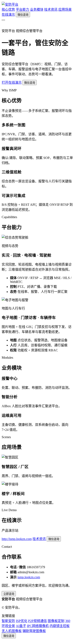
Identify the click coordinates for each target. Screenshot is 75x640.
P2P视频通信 (37, 621)
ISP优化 (21, 621)
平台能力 (22, 9)
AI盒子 (21, 626)
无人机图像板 (12, 631)
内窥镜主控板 (60, 626)
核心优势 (8, 9)
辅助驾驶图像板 (34, 631)
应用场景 (65, 9)
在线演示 (8, 14)
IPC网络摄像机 (38, 626)
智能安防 (8, 621)
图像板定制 (56, 621)
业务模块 (36, 9)
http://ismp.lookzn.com (17, 539)
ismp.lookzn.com (29, 577)
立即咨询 (8, 593)
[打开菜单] (3, 20)
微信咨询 (23, 14)
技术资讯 (51, 9)
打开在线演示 (12, 82)
